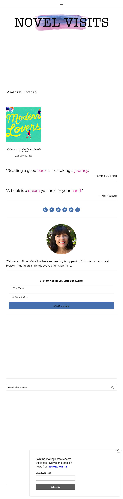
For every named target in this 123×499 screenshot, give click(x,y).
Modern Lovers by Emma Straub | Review (24, 150)
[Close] (119, 450)
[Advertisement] (61, 60)
